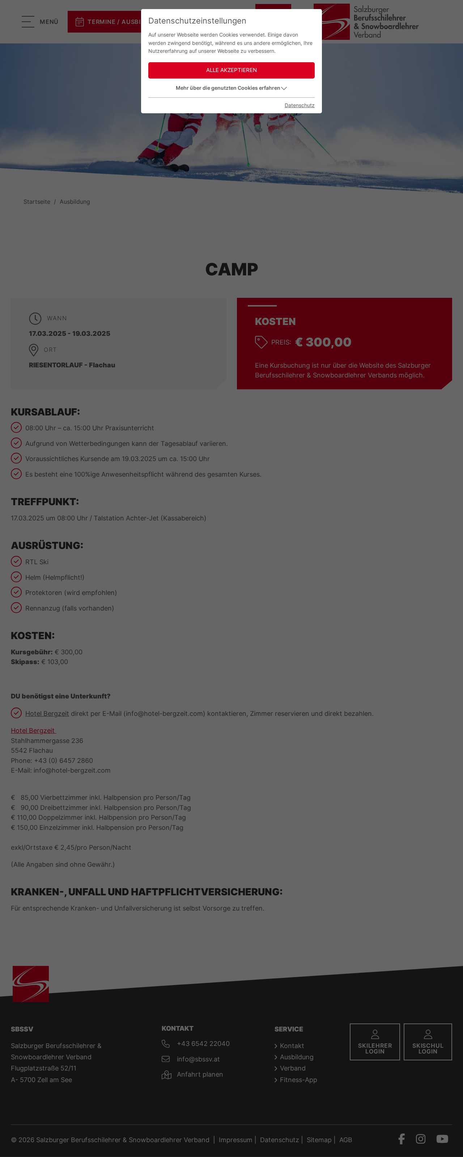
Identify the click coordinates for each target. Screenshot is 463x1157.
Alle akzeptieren (231, 70)
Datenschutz (300, 105)
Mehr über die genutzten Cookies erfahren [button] (228, 88)
